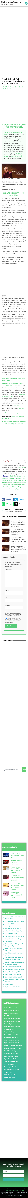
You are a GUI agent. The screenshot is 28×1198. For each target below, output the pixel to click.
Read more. (16, 405)
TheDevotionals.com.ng (11, 2)
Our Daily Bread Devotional (17, 482)
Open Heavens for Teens (11, 1059)
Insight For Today (9, 1032)
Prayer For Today (9, 1077)
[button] (26, 3)
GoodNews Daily (9, 1029)
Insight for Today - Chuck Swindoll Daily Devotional (13, 88)
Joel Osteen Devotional (11, 1035)
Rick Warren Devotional (11, 1069)
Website (7, 605)
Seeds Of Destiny (9, 1072)
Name (7, 590)
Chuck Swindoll (12, 385)
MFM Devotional (9, 1064)
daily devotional (16, 156)
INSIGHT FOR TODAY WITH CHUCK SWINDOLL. (14, 126)
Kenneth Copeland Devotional (13, 1045)
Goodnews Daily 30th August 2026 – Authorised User (16, 862)
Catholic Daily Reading (11, 1013)
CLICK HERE (21, 467)
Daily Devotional (15, 476)
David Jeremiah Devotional (12, 1021)
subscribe (13, 621)
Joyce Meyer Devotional (11, 1043)
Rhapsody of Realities (15, 478)
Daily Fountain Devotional (12, 1018)
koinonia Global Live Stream (12, 1048)
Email (7, 597)
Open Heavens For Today (11, 1061)
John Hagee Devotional (11, 1037)
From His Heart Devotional (12, 1026)
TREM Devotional (9, 1075)
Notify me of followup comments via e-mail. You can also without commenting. (13, 620)
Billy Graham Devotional (11, 1010)
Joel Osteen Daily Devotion (11, 484)
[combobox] (12, 769)
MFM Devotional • (12, 480)
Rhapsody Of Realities (11, 1067)
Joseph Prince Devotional (11, 1040)
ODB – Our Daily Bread (11, 1056)
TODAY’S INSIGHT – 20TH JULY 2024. (14, 194)
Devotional (21, 408)
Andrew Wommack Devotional (13, 1008)
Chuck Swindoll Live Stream (12, 1016)
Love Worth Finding (10, 1051)
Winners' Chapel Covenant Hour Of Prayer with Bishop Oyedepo (14, 487)
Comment (8, 569)
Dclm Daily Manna (9, 1024)
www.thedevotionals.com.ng (10, 413)
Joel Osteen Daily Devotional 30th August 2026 (17, 855)
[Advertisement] (14, 20)
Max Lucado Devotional (11, 1053)
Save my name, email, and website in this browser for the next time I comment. (13, 614)
